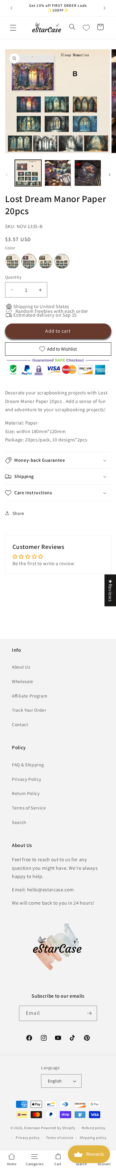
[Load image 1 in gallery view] (28, 173)
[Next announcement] (104, 7)
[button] (13, 28)
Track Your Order (29, 710)
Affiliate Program (29, 696)
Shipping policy (93, 1137)
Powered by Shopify (58, 1128)
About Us (21, 667)
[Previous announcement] (11, 7)
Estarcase (32, 1128)
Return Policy (26, 793)
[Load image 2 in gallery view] (58, 173)
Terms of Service (29, 808)
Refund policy (94, 1128)
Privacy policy (28, 1137)
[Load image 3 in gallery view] (87, 173)
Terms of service (59, 1137)
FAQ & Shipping (28, 765)
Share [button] (18, 513)
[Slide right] (109, 174)
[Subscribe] (89, 1013)
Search (19, 822)
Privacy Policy (26, 779)
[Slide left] (6, 174)
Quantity (13, 277)
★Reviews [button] (110, 590)
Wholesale (22, 681)
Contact (20, 724)
